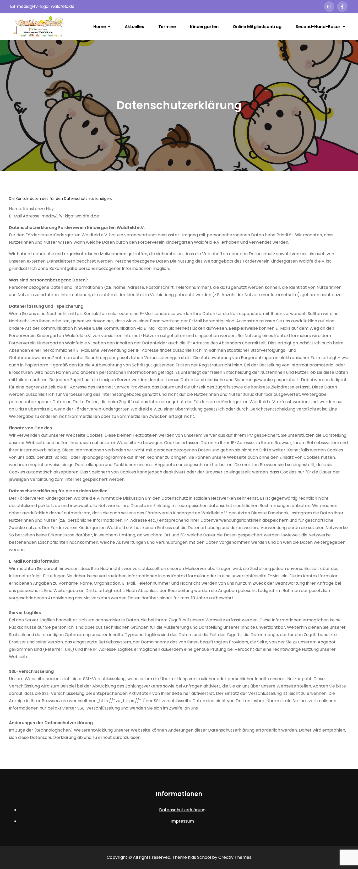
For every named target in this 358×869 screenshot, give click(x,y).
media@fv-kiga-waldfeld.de (45, 6)
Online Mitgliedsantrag (257, 27)
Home (99, 27)
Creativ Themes (234, 857)
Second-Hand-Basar (318, 27)
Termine (167, 27)
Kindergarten (204, 27)
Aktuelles (134, 27)
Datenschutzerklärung (182, 810)
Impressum (182, 821)
